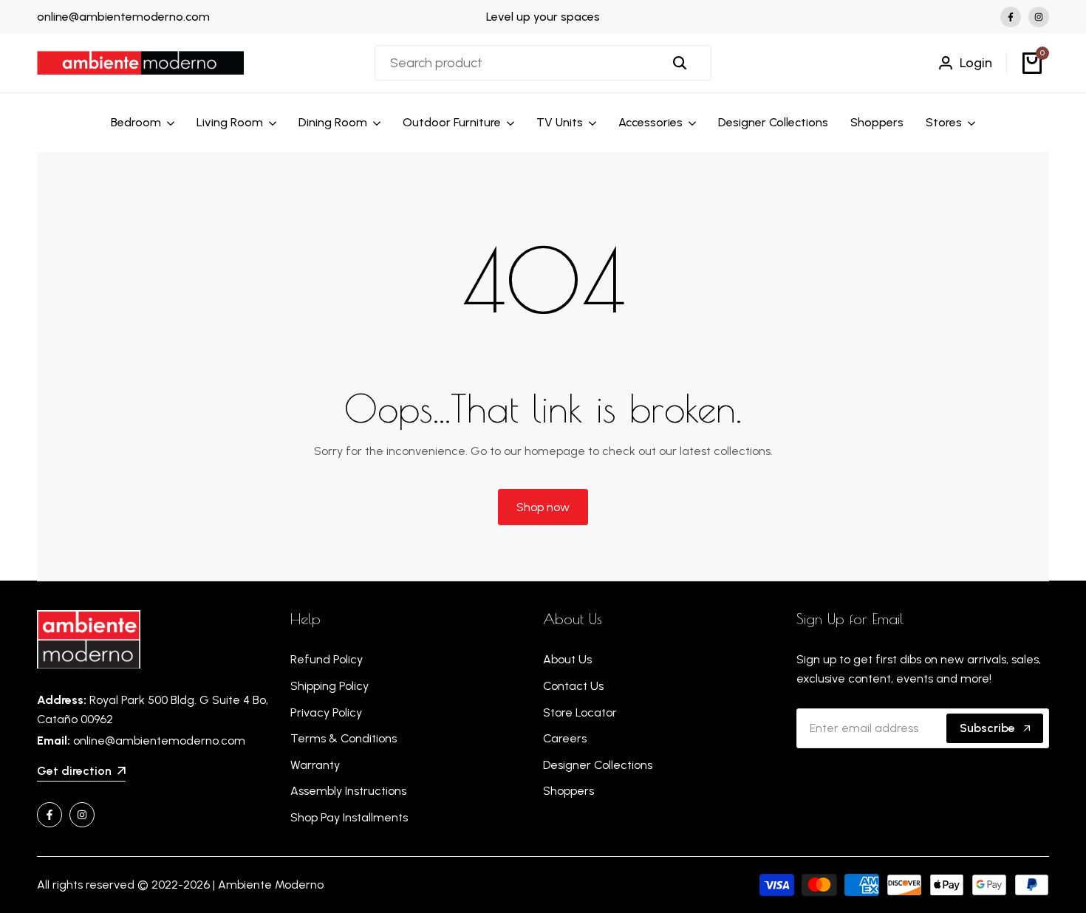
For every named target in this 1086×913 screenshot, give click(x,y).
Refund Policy (326, 659)
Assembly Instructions (348, 791)
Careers (565, 738)
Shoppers (568, 791)
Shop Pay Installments (349, 817)
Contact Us (573, 686)
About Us (567, 659)
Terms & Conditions (343, 738)
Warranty (315, 765)
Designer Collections (597, 765)
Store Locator (580, 712)
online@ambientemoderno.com (123, 17)
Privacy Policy (326, 712)
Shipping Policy (329, 686)
